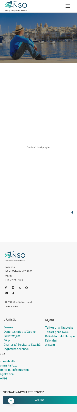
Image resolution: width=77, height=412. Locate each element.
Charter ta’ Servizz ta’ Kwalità (22, 344)
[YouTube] (8, 293)
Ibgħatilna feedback (16, 349)
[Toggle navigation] (68, 6)
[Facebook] (7, 287)
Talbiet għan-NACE (57, 332)
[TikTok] (15, 293)
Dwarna (8, 327)
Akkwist (50, 345)
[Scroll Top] (11, 401)
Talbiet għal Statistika (59, 327)
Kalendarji (51, 340)
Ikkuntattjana (12, 336)
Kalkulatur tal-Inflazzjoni (60, 336)
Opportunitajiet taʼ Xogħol (20, 331)
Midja (7, 340)
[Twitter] (21, 287)
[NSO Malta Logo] (16, 6)
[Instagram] (28, 287)
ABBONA (39, 400)
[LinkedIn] (14, 287)
